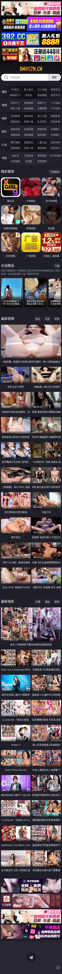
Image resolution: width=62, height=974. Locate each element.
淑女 (47, 601)
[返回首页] (57, 967)
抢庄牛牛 (55, 95)
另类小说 (28, 148)
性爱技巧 (55, 148)
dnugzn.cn (31, 69)
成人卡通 (42, 115)
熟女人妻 (15, 108)
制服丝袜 (15, 121)
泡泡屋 (28, 161)
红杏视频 (15, 161)
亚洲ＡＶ (15, 102)
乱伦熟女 (42, 121)
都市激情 (15, 142)
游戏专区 (55, 89)
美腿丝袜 (15, 134)
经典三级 (28, 121)
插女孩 (15, 155)
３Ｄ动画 (55, 102)
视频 (4, 105)
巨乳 (47, 318)
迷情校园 (15, 148)
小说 (4, 145)
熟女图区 (42, 134)
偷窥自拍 (15, 129)
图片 (4, 131)
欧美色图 (42, 129)
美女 (38, 318)
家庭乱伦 (28, 142)
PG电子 (15, 89)
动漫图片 (55, 129)
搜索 (54, 77)
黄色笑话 (42, 148)
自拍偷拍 (28, 102)
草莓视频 (42, 155)
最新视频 (7, 318)
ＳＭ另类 (55, 108)
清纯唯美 (28, 134)
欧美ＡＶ (42, 102)
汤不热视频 (55, 155)
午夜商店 (28, 155)
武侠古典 (55, 142)
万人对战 (42, 89)
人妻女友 (42, 142)
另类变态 (55, 121)
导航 (4, 158)
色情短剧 (42, 161)
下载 (57, 265)
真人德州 (28, 89)
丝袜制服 (28, 108)
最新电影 (7, 601)
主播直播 (42, 108)
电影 (4, 118)
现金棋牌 (42, 95)
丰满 (38, 601)
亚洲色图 (28, 129)
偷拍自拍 (28, 115)
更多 (57, 318)
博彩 (4, 92)
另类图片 (55, 134)
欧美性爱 (55, 115)
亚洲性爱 (15, 115)
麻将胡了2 (15, 95)
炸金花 (28, 95)
